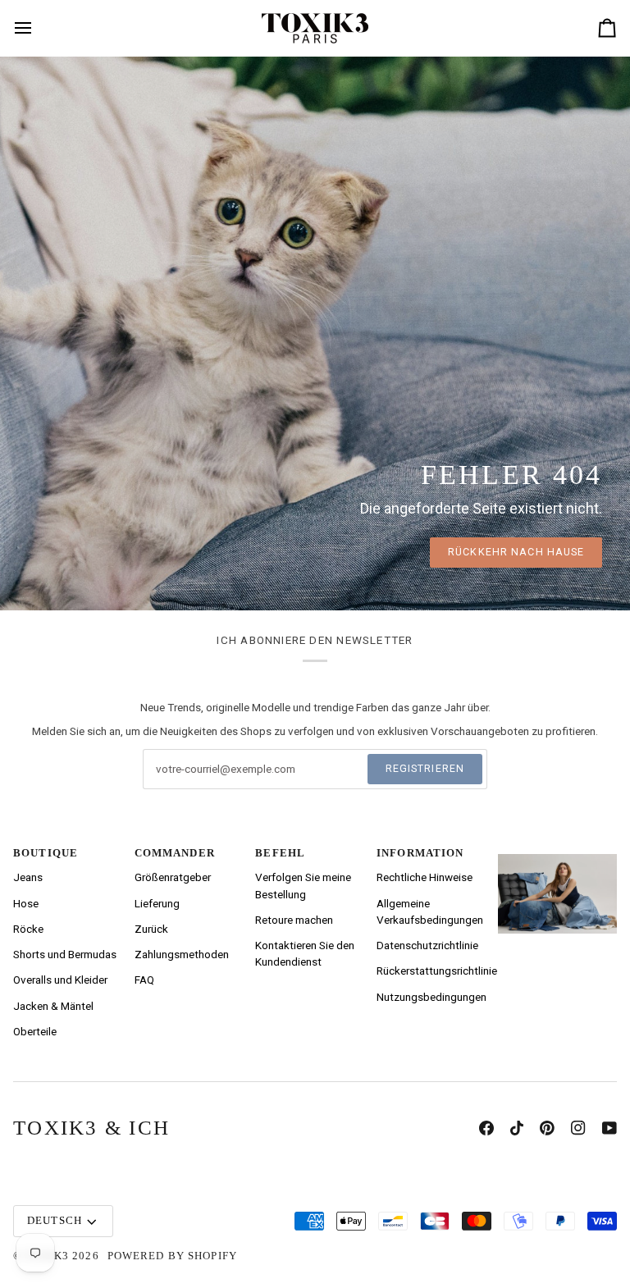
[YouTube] (609, 1128)
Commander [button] (175, 853)
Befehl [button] (280, 853)
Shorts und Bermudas (64, 954)
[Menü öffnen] (31, 28)
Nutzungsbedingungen (431, 996)
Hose (26, 903)
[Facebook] (486, 1128)
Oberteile (35, 1031)
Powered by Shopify (172, 1256)
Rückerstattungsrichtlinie (437, 970)
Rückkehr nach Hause (516, 552)
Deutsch (54, 1220)
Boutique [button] (45, 853)
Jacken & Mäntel (53, 1005)
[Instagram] (578, 1128)
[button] (557, 850)
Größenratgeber (173, 877)
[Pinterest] (547, 1128)
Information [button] (420, 853)
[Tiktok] (516, 1128)
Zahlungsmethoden (182, 954)
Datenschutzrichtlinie (427, 945)
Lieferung (157, 903)
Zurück (151, 928)
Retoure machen (294, 919)
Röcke (28, 928)
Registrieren (425, 768)
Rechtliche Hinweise (424, 877)
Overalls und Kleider (60, 979)
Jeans (28, 877)
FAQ (144, 979)
